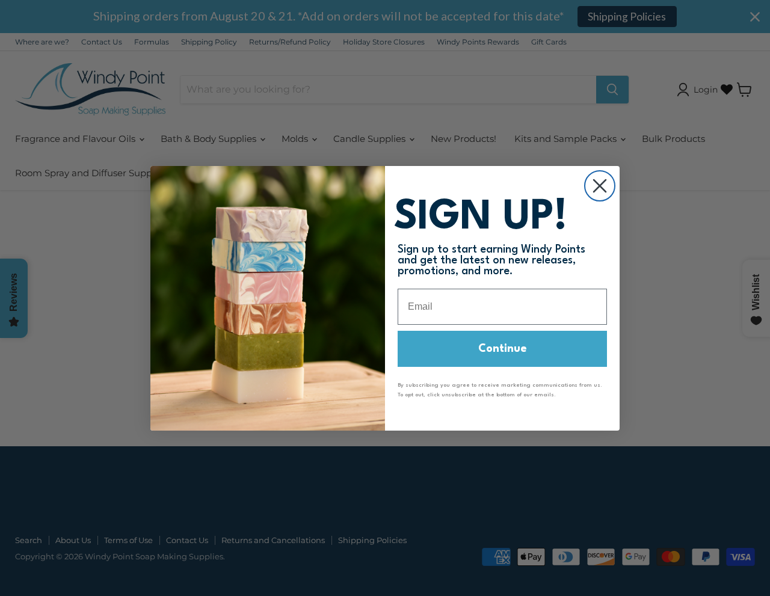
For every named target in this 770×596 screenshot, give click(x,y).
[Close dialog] (600, 186)
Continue (502, 348)
